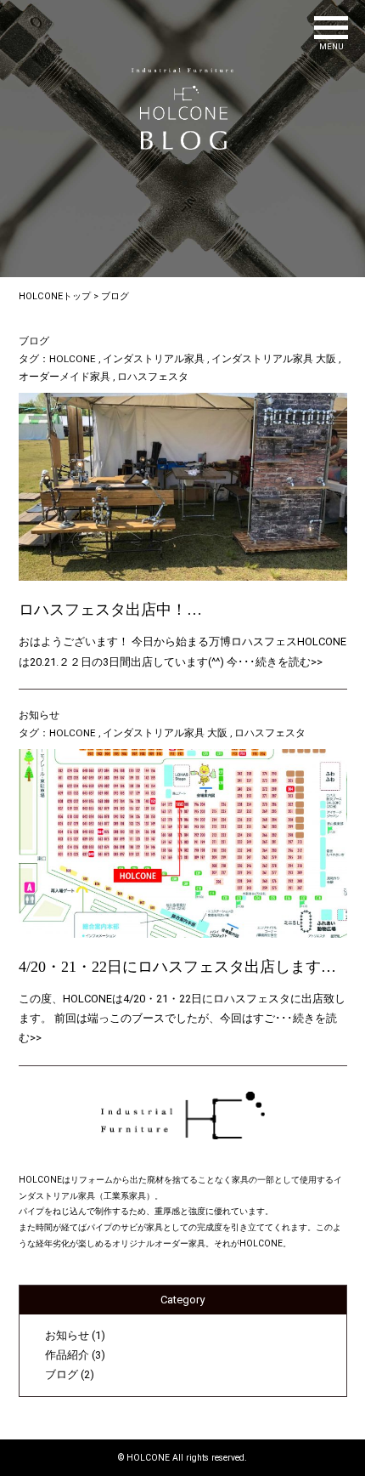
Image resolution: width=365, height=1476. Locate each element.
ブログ (34, 341)
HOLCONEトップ (55, 296)
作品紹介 (67, 1354)
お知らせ (39, 715)
